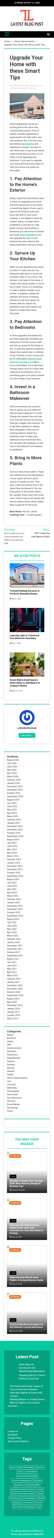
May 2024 (12, 849)
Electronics (12, 1054)
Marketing (12, 1087)
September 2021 (15, 955)
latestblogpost (29, 1498)
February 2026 (14, 780)
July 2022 (11, 922)
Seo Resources (14, 1097)
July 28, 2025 (16, 1237)
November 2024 (15, 829)
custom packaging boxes (21, 1480)
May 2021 (12, 969)
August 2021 (13, 959)
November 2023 (15, 869)
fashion (32, 1489)
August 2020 (13, 998)
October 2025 (13, 793)
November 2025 (15, 789)
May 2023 (12, 889)
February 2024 (14, 859)
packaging (17, 1503)
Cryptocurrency (14, 1048)
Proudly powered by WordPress (27, 1531)
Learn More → (27, 735)
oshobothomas (17, 86)
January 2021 (13, 982)
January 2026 (13, 783)
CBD (9, 1044)
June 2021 (12, 965)
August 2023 (13, 879)
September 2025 (15, 796)
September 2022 (15, 915)
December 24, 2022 (34, 86)
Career (10, 1041)
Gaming (10, 1068)
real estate (28, 1503)
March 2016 (12, 1018)
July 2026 (11, 763)
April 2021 (12, 972)
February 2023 (14, 899)
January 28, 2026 (18, 1190)
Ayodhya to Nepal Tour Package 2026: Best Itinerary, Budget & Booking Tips (26, 1183)
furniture (11, 1064)
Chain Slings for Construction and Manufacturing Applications (32, 1367)
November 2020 (15, 988)
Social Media (13, 1104)
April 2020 (12, 1002)
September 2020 (15, 995)
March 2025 (12, 816)
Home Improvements (19, 88)
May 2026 (12, 770)
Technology (12, 1107)
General (10, 1071)
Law (9, 1081)
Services (11, 1101)
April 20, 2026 (16, 691)
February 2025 (14, 819)
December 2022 (15, 906)
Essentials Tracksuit (19, 1489)
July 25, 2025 (16, 1284)
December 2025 (15, 786)
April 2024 (12, 852)
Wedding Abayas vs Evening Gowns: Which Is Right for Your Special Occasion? (26, 1402)
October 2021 (13, 952)
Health (10, 1074)
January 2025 (13, 823)
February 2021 (14, 978)
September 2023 (15, 876)
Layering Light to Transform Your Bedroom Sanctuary (24, 637)
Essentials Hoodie (32, 1485)
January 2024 (13, 862)
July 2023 (11, 882)
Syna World (17, 1507)
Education (11, 1051)
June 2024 (12, 846)
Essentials (19, 1485)
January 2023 (13, 902)
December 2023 (15, 866)
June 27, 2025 (17, 1331)
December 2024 (15, 826)
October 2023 (13, 872)
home (13, 1494)
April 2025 (12, 813)
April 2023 (12, 892)
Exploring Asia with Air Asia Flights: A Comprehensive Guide (26, 1278)
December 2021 (15, 945)
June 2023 (12, 886)
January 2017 (13, 1012)
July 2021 (11, 962)
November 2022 (15, 909)
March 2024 (12, 856)
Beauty (10, 1034)
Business (11, 1038)
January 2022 (13, 942)
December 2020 (15, 985)
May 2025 (12, 809)
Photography (13, 1091)
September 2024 (15, 836)
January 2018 (13, 1008)
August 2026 (13, 760)
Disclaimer (13, 1434)
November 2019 (15, 1005)
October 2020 (13, 992)
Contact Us (13, 1431)
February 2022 (14, 939)
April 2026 (12, 773)
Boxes (12, 1467)
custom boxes (30, 1472)
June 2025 (12, 806)
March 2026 (12, 776)
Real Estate (12, 1094)
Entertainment (13, 1058)
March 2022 (12, 935)
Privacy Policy (14, 1438)
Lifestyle (11, 1084)
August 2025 (13, 799)
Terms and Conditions (18, 1441)
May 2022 (12, 929)
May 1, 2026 (16, 643)
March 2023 (12, 896)
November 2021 (15, 949)
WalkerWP (38, 1534)
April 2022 (12, 932)
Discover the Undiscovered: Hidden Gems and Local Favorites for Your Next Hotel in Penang (26, 1229)
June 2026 (12, 766)
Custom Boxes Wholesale (27, 1476)
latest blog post (15, 1498)
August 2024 (13, 839)
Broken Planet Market (26, 1467)
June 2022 (12, 925)
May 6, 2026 (16, 599)
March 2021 (12, 975)
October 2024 (13, 833)
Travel (10, 1111)
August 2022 (13, 919)
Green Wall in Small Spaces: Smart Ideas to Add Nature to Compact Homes (25, 683)
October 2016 (13, 1015)
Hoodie (40, 1494)
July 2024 (11, 843)
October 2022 (13, 912)
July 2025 (11, 803)
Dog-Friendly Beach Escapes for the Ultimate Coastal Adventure (26, 1325)
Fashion (11, 1061)
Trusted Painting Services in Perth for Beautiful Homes (24, 592)
